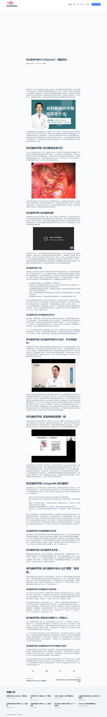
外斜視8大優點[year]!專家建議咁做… (64, 696)
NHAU (82, 4)
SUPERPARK (12, 6)
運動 (74, 4)
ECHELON (87, 4)
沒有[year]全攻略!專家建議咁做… (87, 703)
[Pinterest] (60, 671)
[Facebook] (33, 671)
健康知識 (70, 4)
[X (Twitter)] (47, 671)
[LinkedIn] (74, 671)
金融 (78, 4)
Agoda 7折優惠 (96, 4)
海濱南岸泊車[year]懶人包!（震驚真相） (17, 696)
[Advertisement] (53, 31)
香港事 (44, 63)
